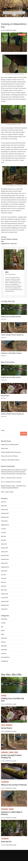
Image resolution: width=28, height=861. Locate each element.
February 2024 (4, 593)
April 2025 (3, 540)
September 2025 (5, 525)
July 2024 (3, 574)
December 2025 (5, 513)
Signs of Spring (9, 492)
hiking (2, 634)
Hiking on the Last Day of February (9, 456)
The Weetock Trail (14, 8)
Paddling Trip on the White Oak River (11, 316)
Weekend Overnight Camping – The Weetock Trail (13, 486)
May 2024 (3, 582)
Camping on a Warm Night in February (11, 353)
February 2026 (4, 509)
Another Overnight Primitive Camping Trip (12, 335)
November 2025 (5, 517)
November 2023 (5, 605)
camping (3, 622)
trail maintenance (5, 657)
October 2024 (4, 563)
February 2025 (4, 548)
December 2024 (5, 555)
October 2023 (4, 609)
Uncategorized (4, 661)
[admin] (14, 259)
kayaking (3, 642)
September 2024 (5, 567)
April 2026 (3, 502)
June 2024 (3, 578)
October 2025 (4, 521)
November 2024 (5, 559)
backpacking (4, 619)
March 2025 (4, 544)
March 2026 (4, 505)
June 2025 (3, 532)
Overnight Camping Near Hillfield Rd (9, 487)
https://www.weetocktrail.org (10, 274)
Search (2, 430)
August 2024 (4, 570)
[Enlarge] (24, 108)
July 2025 (3, 528)
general (3, 630)
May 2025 (3, 536)
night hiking (4, 645)
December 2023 (5, 601)
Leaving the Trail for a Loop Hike (13, 477)
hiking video (4, 638)
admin (14, 30)
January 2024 (4, 597)
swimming (3, 653)
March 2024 (4, 590)
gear (2, 626)
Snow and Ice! (6, 841)
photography (4, 649)
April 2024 (3, 586)
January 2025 (4, 551)
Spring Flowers (5, 395)
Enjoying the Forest (21, 473)
